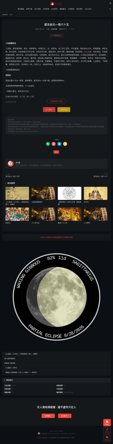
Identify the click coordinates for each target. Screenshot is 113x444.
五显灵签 (54, 9)
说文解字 (65, 416)
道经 (56, 152)
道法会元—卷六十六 (100, 176)
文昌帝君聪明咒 (37, 202)
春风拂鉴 (21, 9)
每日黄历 (79, 9)
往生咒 (86, 202)
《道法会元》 (56, 35)
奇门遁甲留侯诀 (9, 358)
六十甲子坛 (35, 223)
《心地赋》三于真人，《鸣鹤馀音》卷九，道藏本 (21, 354)
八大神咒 (87, 223)
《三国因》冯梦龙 (10, 368)
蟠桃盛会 (63, 9)
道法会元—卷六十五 (56, 24)
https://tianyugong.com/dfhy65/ (27, 131)
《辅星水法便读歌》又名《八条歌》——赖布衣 (20, 372)
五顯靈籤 (48, 416)
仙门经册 (38, 9)
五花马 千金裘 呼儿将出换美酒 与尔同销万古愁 (56, 237)
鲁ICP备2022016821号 (68, 434)
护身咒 (8, 223)
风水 (86, 52)
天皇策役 (71, 9)
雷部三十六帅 (62, 223)
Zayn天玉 (88, 9)
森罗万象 (29, 9)
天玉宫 (56, 4)
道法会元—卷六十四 (12, 176)
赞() (71, 29)
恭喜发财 (64, 109)
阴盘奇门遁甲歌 (9, 363)
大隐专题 (46, 9)
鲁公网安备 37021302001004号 (50, 434)
